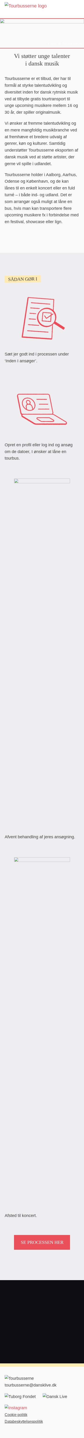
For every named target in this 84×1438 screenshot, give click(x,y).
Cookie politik (16, 1415)
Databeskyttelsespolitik (24, 1421)
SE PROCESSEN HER (42, 1242)
